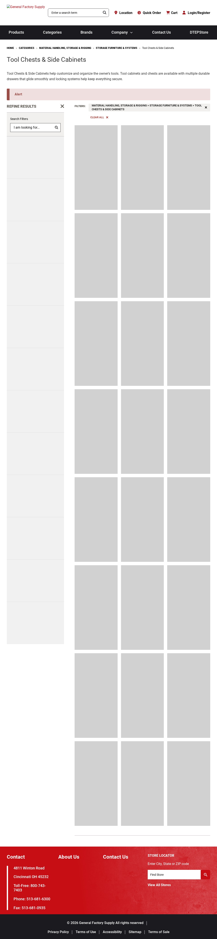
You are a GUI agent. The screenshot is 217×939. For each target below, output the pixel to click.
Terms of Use (86, 932)
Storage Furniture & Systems (116, 48)
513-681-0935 (33, 908)
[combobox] (74, 13)
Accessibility (112, 932)
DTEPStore (199, 32)
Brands (86, 32)
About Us (68, 857)
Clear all (97, 117)
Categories (52, 32)
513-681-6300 (38, 899)
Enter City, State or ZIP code (168, 864)
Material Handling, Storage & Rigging (65, 48)
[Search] (105, 13)
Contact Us (161, 32)
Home (10, 48)
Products (16, 32)
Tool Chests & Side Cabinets (158, 48)
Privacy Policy (58, 932)
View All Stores (159, 885)
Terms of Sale (159, 932)
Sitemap (135, 932)
